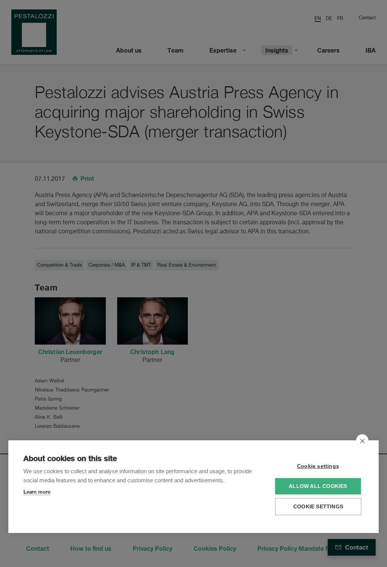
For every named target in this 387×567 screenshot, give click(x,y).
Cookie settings (318, 466)
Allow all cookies (318, 486)
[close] (362, 440)
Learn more (36, 492)
